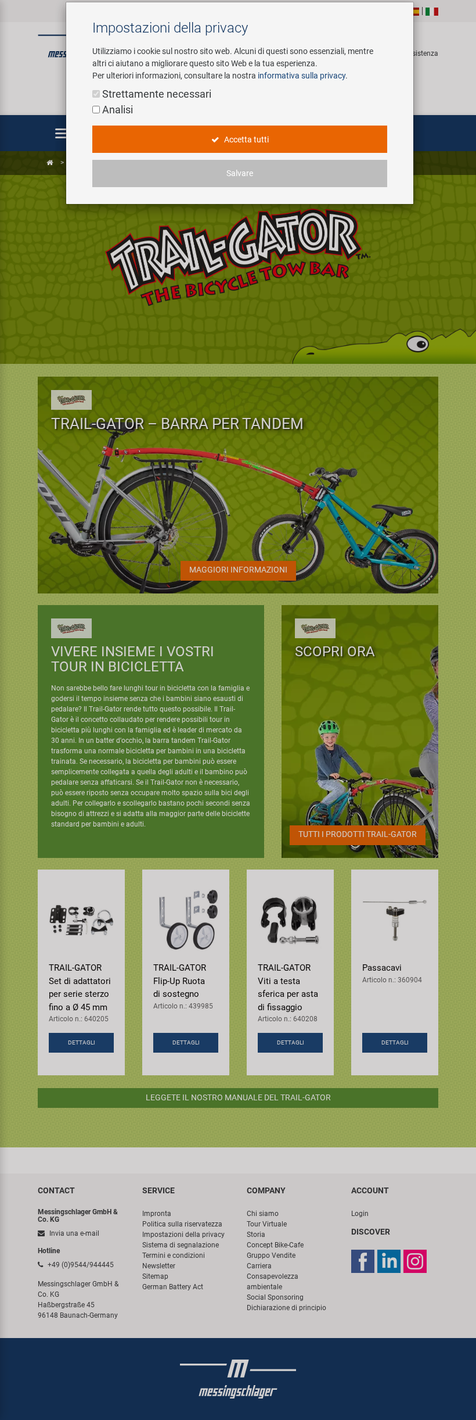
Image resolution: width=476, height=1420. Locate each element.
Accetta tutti (245, 139)
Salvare (239, 173)
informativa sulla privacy (301, 75)
